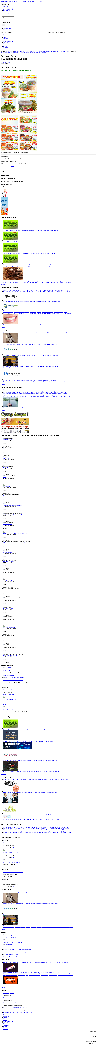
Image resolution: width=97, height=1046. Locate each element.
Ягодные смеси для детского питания (12, 514)
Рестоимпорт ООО (8, 689)
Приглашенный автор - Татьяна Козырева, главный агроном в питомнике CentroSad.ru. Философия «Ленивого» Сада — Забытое (35, 392)
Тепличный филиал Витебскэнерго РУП (13, 680)
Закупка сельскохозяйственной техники (13, 872)
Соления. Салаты (7, 467)
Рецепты (5, 47)
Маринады (6, 458)
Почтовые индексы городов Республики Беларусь (15, 1007)
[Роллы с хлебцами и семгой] (10, 954)
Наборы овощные (7, 524)
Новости (5, 38)
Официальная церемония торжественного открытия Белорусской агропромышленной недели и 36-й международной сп (33, 264)
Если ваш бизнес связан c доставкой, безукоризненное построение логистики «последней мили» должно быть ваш (32, 819)
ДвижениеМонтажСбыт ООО (10, 699)
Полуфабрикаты (7, 646)
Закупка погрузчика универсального (12, 862)
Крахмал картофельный (9, 599)
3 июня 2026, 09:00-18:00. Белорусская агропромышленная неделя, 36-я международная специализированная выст (31, 253)
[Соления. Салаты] (5, 62)
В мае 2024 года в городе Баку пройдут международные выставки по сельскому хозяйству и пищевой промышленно (32, 760)
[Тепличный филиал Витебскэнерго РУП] (13, 677)
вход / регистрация (5, 13)
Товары (5, 37)
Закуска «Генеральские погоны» (11, 937)
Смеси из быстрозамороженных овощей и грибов (15, 533)
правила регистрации (8, 8)
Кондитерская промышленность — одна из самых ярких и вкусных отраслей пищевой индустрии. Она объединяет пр (32, 281)
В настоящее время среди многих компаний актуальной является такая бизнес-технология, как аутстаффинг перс (31, 803)
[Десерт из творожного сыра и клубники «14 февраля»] (17, 949)
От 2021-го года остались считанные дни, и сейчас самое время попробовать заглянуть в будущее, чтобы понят (31, 792)
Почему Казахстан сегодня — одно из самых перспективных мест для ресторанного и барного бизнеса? (28, 741)
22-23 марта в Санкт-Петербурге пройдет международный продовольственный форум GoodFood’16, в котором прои (32, 814)
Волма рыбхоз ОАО (8, 709)
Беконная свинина (7, 439)
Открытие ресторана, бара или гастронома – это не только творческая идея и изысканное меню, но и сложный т (31, 310)
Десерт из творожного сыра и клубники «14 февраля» (16, 952)
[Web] (4, 196)
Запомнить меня (6, 22)
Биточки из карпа (7, 947)
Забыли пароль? (7, 28)
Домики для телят (7, 580)
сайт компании (10, 675)
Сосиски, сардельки (8, 608)
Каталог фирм (6, 36)
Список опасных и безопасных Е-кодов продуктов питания (17, 1012)
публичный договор (8, 9)
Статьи (5, 40)
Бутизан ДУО (6, 571)
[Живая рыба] (6, 706)
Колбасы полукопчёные (9, 627)
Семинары (6, 45)
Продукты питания (8, 842)
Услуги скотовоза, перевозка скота (11, 881)
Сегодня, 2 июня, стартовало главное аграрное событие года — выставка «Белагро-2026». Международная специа (31, 729)
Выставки (5, 43)
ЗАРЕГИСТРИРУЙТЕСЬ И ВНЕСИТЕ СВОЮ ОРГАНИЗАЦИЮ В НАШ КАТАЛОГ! (22, 1)
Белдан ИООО (7, 670)
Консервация (6, 486)
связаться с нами (7, 10)
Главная (5, 34)
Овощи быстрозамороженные (10, 495)
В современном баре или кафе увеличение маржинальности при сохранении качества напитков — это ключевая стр (32, 301)
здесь (12, 166)
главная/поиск (8, 51)
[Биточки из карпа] (8, 944)
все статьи (3, 284)
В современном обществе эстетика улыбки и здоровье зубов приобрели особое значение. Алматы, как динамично (31, 324)
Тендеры (5, 42)
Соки (4, 477)
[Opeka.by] (4, 214)
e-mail (4, 675)
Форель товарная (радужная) (10, 655)
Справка (5, 49)
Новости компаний (8, 41)
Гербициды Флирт (7, 552)
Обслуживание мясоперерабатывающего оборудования (16, 542)
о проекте (5, 6)
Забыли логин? (7, 29)
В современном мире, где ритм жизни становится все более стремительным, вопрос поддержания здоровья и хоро (31, 972)
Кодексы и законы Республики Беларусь (13, 1002)
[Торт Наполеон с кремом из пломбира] (13, 939)
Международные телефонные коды (11, 997)
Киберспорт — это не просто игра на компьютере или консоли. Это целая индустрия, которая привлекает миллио (31, 985)
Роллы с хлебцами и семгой (10, 956)
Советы (5, 46)
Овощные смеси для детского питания (12, 505)
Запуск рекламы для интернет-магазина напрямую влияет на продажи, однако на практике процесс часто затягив (31, 355)
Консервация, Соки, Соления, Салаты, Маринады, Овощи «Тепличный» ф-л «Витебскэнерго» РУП (44, 51)
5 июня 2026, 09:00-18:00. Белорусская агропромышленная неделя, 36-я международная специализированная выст (31, 230)
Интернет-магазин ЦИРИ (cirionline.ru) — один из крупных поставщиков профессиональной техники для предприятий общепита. (35, 312)
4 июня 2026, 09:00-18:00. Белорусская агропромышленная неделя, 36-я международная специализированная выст (31, 241)
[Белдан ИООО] (7, 667)
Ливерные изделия (7, 636)
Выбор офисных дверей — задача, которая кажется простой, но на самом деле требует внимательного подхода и (31, 380)
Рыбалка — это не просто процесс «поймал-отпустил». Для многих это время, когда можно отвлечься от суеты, (31, 407)
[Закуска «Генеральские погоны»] (11, 935)
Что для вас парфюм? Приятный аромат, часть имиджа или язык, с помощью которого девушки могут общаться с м (32, 366)
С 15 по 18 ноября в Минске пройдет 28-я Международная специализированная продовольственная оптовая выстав (32, 771)
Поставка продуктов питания (10, 852)
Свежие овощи (7, 448)
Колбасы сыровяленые (8, 618)
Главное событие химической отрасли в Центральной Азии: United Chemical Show (23, 750)
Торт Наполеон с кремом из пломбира (12, 942)
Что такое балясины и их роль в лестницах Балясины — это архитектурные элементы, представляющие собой (31, 344)
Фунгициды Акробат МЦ (9, 561)
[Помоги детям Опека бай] (15, 425)
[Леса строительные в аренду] (15, 432)
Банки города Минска (8, 993)
